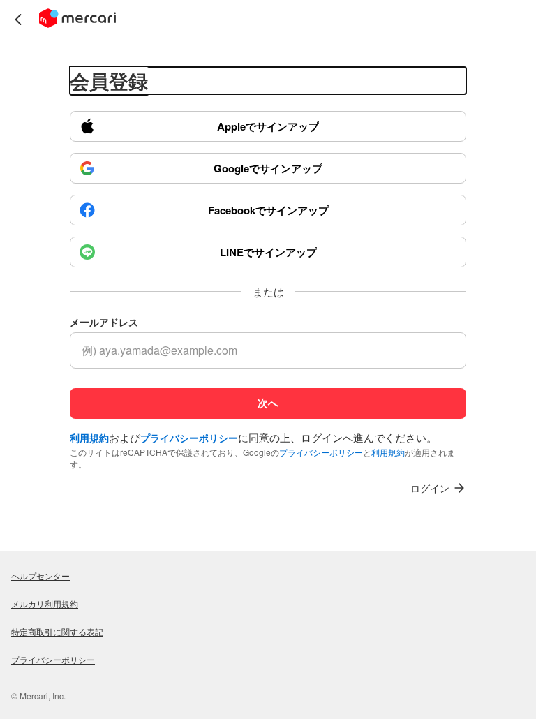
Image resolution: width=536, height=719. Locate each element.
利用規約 (388, 452)
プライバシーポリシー (321, 452)
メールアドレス (104, 322)
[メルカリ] (77, 19)
